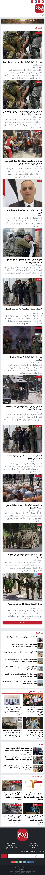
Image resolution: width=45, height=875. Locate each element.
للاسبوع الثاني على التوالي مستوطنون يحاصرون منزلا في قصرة (20, 668)
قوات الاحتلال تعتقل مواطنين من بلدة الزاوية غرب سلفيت (22, 63)
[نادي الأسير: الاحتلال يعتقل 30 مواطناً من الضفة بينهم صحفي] (22, 242)
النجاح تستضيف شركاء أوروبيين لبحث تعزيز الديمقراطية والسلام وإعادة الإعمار (33, 733)
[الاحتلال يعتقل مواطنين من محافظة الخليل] (22, 292)
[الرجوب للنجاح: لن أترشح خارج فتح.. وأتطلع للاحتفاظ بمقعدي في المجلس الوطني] (33, 808)
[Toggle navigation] (31, 1)
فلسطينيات (38, 33)
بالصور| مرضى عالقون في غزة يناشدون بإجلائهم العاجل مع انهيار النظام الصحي (19, 758)
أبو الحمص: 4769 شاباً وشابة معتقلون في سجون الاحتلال (24, 506)
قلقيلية (39, 525)
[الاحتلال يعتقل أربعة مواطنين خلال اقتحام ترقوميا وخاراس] (22, 389)
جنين (40, 574)
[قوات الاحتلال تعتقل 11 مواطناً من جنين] (22, 587)
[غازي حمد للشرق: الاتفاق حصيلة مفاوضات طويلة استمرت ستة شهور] (12, 808)
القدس (39, 181)
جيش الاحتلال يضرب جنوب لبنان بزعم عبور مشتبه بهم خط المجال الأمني (20, 682)
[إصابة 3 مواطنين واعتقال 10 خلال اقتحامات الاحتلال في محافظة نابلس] (22, 144)
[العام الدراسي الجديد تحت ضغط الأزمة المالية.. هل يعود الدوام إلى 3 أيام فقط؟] (12, 785)
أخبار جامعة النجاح (36, 691)
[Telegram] (20, 862)
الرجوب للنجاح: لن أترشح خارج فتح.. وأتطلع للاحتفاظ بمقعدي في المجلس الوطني (33, 819)
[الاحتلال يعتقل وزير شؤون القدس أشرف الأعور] (22, 193)
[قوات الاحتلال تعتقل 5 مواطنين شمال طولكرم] (22, 340)
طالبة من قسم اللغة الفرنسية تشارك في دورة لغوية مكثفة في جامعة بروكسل (34, 710)
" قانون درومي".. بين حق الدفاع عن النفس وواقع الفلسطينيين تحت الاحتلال (18, 767)
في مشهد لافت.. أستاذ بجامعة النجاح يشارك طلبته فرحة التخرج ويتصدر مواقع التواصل (19, 750)
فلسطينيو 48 (11, 843)
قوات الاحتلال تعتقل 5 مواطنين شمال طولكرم (25, 358)
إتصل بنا (23, 867)
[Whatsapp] (16, 862)
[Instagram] (28, 862)
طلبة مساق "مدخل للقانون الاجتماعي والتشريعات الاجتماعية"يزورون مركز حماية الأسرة (12, 733)
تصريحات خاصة (37, 777)
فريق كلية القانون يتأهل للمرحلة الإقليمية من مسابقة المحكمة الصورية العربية (13, 710)
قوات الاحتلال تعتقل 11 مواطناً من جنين (25, 604)
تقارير (41, 744)
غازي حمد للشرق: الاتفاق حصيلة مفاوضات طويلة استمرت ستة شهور (13, 818)
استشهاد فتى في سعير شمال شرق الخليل (21, 637)
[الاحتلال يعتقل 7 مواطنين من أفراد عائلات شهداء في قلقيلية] (22, 439)
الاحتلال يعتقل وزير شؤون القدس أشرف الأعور (24, 211)
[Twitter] (24, 862)
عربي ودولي (11, 845)
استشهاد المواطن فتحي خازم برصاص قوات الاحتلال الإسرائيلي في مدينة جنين (22, 645)
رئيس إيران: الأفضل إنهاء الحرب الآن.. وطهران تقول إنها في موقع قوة (21, 675)
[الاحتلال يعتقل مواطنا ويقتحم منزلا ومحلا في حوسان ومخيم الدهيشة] (22, 94)
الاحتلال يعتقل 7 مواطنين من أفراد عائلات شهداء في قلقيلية (24, 457)
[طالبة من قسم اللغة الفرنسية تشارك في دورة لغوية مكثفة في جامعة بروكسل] (33, 700)
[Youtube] (13, 862)
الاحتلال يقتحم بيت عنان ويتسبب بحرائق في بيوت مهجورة (19, 653)
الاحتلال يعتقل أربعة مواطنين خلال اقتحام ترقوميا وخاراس (24, 408)
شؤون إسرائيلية (34, 845)
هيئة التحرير (17, 867)
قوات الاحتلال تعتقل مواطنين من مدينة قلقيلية (25, 556)
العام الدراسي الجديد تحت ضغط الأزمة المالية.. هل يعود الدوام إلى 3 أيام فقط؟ (13, 796)
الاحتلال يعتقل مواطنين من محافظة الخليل (23, 309)
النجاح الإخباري (39, 8)
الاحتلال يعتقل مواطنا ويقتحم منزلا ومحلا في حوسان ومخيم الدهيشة (22, 113)
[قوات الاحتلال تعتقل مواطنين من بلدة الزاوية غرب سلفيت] (22, 45)
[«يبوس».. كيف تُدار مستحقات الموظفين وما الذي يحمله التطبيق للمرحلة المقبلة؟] (33, 785)
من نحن (28, 867)
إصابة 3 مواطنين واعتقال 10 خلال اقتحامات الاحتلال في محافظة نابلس (23, 162)
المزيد (23, 622)
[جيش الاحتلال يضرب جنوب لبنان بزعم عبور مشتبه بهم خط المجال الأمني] (40, 683)
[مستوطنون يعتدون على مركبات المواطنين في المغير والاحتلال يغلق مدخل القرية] (40, 661)
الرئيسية (42, 15)
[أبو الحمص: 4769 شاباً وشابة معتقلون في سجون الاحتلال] (22, 488)
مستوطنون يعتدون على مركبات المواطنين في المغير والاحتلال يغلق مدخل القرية (20, 660)
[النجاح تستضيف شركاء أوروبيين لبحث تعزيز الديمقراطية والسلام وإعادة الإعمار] (33, 723)
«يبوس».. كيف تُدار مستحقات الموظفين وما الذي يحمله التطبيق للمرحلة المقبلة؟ (33, 796)
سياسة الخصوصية (22, 869)
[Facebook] (32, 862)
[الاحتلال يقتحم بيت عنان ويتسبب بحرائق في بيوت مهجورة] (40, 653)
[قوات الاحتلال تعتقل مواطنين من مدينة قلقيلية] (22, 537)
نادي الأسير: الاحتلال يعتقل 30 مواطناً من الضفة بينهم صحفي (24, 261)
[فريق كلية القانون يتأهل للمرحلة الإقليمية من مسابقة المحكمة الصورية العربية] (12, 700)
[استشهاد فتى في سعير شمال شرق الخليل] (40, 638)
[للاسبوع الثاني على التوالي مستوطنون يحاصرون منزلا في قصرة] (40, 668)
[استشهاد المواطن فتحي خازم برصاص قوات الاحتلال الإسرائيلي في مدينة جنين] (40, 646)
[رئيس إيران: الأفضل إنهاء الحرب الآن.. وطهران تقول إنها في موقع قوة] (40, 675)
